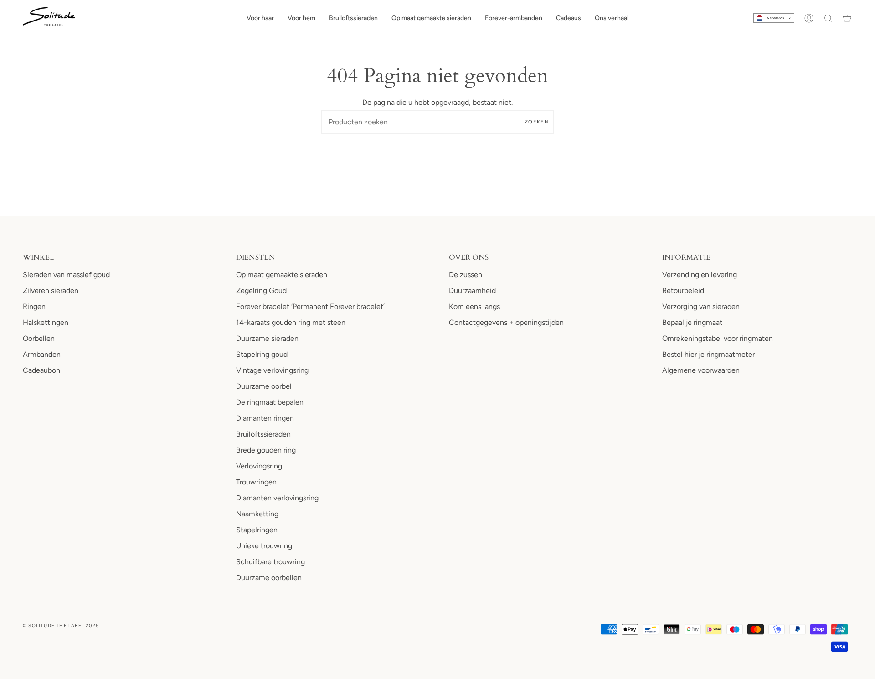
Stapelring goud (262, 354)
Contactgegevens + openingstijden (506, 322)
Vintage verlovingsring (272, 370)
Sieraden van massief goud (66, 274)
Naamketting (257, 513)
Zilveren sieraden (50, 290)
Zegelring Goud (261, 290)
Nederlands (775, 18)
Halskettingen (45, 322)
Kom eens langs (474, 306)
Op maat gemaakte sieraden (281, 274)
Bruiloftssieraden (263, 434)
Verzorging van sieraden (701, 306)
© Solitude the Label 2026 (61, 625)
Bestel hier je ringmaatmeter (708, 354)
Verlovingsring (259, 466)
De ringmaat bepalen (270, 402)
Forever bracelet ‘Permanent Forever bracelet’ (310, 306)
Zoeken (537, 122)
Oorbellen (39, 338)
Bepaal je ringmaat (692, 322)
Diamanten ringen (265, 418)
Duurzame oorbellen (269, 577)
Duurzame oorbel (264, 386)
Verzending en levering (699, 274)
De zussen (465, 274)
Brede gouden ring (266, 450)
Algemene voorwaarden (701, 370)
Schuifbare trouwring (270, 561)
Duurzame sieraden (267, 338)
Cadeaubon (41, 370)
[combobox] (773, 18)
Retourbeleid (683, 290)
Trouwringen (256, 482)
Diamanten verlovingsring (277, 498)
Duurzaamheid (472, 290)
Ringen (34, 306)
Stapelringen (257, 529)
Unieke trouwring (264, 545)
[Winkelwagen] (847, 18)
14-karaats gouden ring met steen (290, 322)
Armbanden (42, 354)
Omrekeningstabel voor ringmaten (717, 338)
